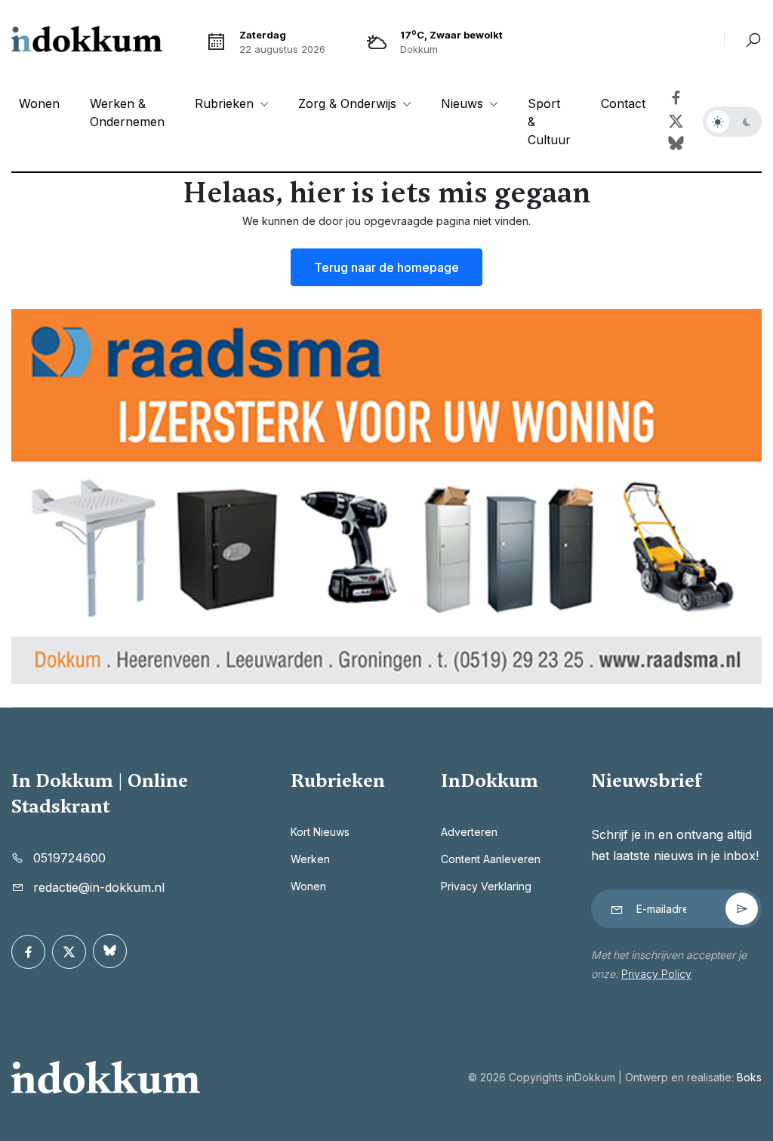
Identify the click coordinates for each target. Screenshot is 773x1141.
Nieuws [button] (464, 103)
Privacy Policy (656, 973)
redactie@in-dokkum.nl (99, 887)
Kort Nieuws (320, 831)
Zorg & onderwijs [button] (349, 103)
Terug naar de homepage (386, 267)
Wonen (39, 103)
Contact (623, 103)
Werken (310, 859)
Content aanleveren (490, 859)
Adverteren (469, 831)
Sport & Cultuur (549, 121)
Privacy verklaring (486, 886)
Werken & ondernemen (127, 112)
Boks (749, 1077)
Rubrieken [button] (226, 103)
